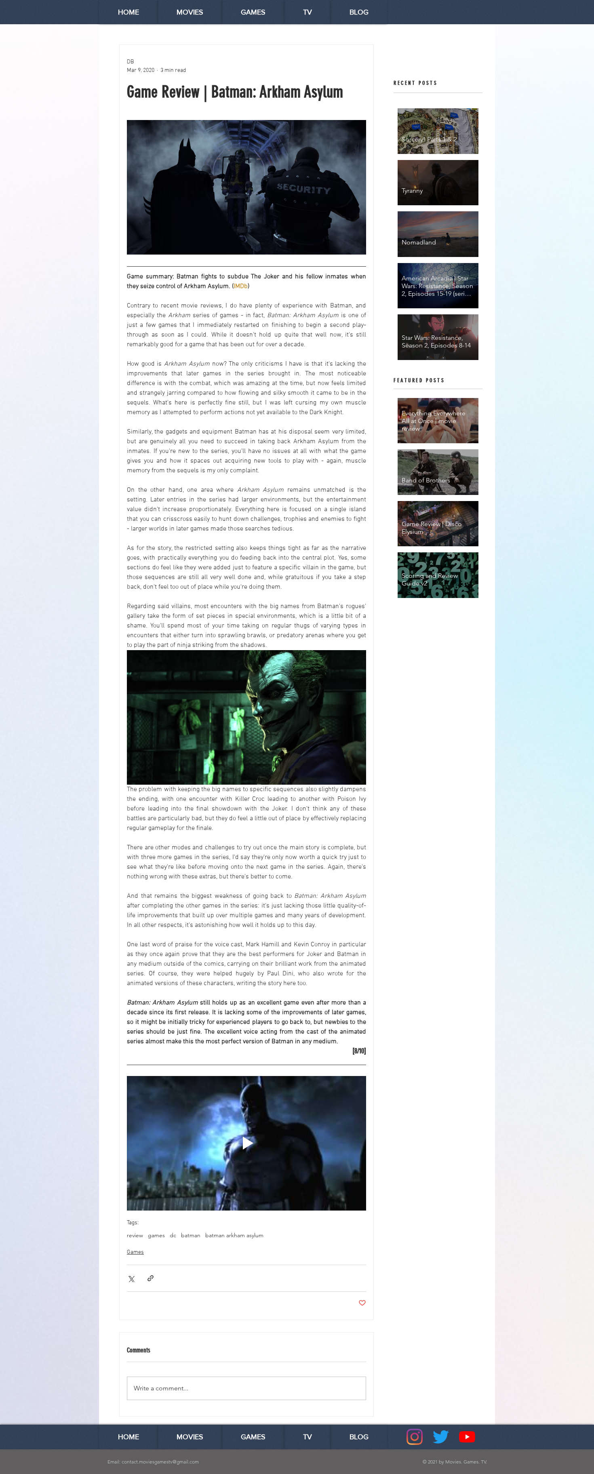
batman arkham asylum (234, 1235)
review (135, 1235)
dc (173, 1235)
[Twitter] (441, 1437)
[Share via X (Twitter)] (131, 1278)
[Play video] (246, 1143)
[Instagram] (415, 1437)
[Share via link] (150, 1278)
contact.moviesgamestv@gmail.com (160, 1462)
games (156, 1235)
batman (190, 1235)
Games (135, 1252)
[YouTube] (467, 1437)
